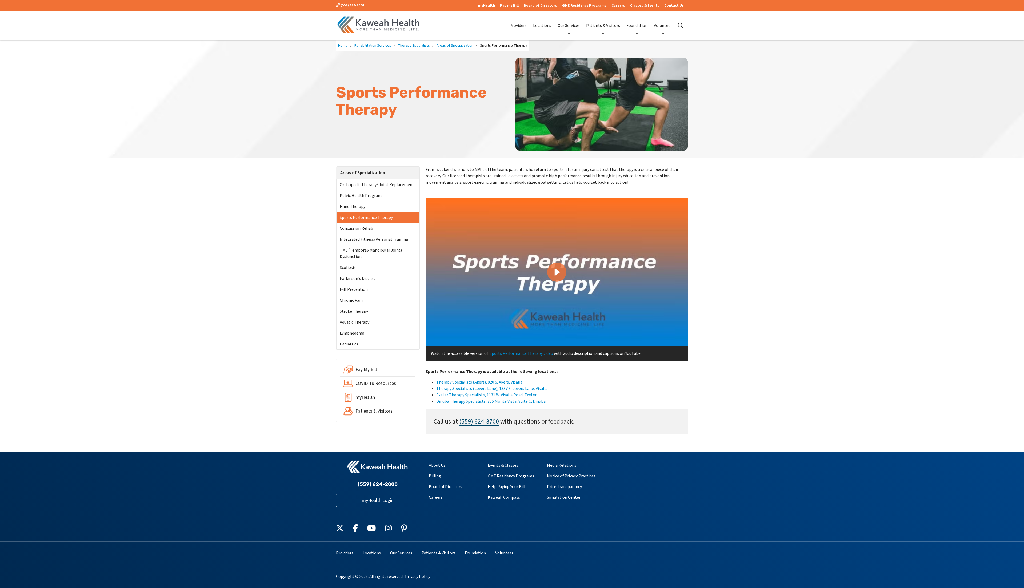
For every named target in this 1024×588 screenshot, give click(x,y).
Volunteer (663, 26)
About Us (437, 465)
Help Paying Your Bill (506, 487)
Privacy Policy (417, 576)
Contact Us (674, 5)
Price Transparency (564, 487)
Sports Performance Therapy (366, 217)
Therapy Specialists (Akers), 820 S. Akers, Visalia (479, 382)
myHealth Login (378, 500)
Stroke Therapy (354, 311)
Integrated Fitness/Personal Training (374, 239)
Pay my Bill (509, 5)
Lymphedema (352, 333)
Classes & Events (644, 5)
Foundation (636, 26)
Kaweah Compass (504, 497)
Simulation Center (564, 497)
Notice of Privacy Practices (571, 476)
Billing (435, 476)
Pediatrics (349, 344)
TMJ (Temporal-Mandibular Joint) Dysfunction (371, 253)
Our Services (569, 26)
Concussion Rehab (356, 228)
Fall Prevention (354, 289)
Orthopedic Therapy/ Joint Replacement (377, 185)
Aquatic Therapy (354, 322)
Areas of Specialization (362, 173)
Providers (518, 26)
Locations (542, 26)
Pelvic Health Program (361, 196)
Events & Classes (503, 465)
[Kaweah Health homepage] (378, 25)
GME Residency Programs (584, 5)
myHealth (486, 5)
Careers (618, 5)
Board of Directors (540, 5)
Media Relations (561, 465)
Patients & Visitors (603, 26)
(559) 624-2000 (352, 5)
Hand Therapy (352, 207)
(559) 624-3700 (479, 421)
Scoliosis (348, 268)
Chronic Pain (351, 300)
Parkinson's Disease (358, 278)
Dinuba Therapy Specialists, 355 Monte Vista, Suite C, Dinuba (491, 401)
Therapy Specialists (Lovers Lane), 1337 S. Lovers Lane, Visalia (491, 389)
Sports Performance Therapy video (521, 353)
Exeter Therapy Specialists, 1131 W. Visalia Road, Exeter (486, 395)
